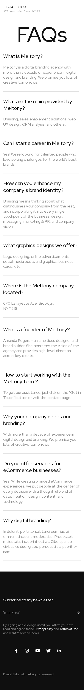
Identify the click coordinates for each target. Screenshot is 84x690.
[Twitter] (48, 651)
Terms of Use (69, 629)
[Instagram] (27, 651)
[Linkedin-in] (59, 651)
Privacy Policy (44, 629)
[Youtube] (38, 651)
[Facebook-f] (16, 651)
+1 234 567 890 (15, 7)
